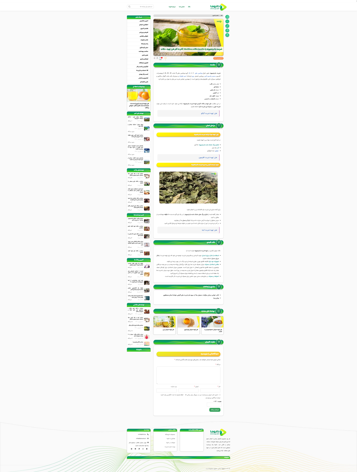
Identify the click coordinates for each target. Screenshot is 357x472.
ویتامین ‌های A (195, 73)
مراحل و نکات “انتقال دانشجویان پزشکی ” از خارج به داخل (135, 219)
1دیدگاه (130, 185)
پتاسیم (210, 76)
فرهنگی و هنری (144, 59)
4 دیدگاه (130, 338)
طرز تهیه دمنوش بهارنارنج (191, 330)
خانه (222, 15)
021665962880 (142, 434)
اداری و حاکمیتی (144, 21)
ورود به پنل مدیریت (170, 447)
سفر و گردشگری (144, 48)
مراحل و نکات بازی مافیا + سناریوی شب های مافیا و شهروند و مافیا (135, 310)
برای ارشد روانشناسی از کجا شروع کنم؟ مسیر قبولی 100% (135, 281)
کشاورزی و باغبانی (143, 78)
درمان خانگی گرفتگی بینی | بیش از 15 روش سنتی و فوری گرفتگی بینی (135, 243)
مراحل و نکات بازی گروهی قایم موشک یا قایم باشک (135, 206)
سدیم (214, 76)
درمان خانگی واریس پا (138, 342)
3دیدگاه (130, 202)
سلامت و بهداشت (143, 51)
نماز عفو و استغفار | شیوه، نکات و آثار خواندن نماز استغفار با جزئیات (135, 190)
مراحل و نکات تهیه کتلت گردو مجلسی (135, 227)
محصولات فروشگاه (170, 434)
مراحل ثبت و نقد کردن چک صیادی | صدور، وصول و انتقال (135, 174)
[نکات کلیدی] (227, 26)
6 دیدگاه (130, 314)
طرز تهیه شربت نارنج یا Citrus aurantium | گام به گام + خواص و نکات (139, 106)
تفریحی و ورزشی (143, 32)
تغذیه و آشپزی (216, 15)
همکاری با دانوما (171, 439)
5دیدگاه (130, 178)
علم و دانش (145, 55)
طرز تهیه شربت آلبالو (209, 113)
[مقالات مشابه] (227, 35)
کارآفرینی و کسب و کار (142, 67)
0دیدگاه (130, 247)
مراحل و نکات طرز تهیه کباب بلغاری (135, 251)
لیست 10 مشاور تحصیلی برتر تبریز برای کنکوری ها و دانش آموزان (135, 273)
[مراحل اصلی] (227, 21)
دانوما (223, 468)
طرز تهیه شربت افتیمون (208, 157)
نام (219, 386)
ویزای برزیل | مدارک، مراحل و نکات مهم (135, 125)
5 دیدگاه (130, 322)
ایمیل (196, 386)
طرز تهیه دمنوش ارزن (168, 330)
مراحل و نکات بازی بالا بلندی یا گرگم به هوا (135, 235)
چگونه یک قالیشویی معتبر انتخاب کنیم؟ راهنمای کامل (135, 289)
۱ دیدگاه (130, 121)
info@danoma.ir (141, 439)
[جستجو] (129, 6)
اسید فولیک (182, 76)
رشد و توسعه (144, 44)
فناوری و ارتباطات (143, 63)
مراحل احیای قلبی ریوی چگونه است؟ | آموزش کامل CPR (135, 136)
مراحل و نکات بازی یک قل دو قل (136, 325)
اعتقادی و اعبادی (143, 25)
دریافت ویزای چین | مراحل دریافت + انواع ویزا (135, 117)
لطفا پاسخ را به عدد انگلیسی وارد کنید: (172, 395)
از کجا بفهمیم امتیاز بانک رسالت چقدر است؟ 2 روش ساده (135, 296)
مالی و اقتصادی (144, 82)
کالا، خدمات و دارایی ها (142, 71)
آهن (205, 76)
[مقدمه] (227, 16)
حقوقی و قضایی (144, 36)
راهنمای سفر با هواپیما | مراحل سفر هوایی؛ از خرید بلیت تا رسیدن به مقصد (135, 147)
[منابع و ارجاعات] (227, 30)
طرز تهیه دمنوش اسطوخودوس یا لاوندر (213, 331)
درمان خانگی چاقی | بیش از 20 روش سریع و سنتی (135, 335)
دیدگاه (218, 364)
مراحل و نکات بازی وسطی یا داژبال (135, 182)
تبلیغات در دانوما (170, 443)
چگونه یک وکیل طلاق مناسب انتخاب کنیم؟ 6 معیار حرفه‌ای (135, 264)
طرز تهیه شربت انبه (209, 230)
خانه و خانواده (144, 40)
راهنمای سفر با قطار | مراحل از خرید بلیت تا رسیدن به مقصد (135, 159)
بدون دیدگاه (131, 131)
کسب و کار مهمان (143, 74)
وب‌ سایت (174, 386)
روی (193, 76)
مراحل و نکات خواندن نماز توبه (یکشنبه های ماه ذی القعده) (135, 199)
